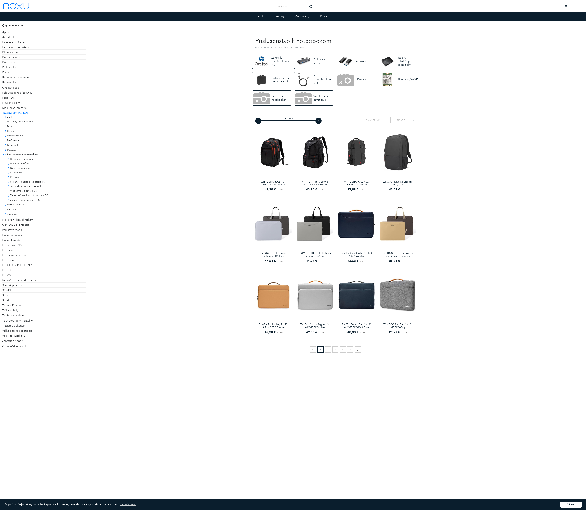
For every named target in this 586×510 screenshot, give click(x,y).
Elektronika (9, 67)
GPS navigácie (11, 88)
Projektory (8, 270)
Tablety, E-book (11, 305)
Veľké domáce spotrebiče (18, 331)
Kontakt (324, 16)
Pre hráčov (8, 260)
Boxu (257, 47)
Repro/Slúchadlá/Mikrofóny (19, 280)
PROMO (7, 275)
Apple (6, 32)
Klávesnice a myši (12, 103)
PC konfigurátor (12, 240)
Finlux (5, 72)
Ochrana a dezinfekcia (15, 225)
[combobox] (375, 120)
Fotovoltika (9, 83)
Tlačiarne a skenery (13, 326)
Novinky (279, 16)
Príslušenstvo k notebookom (291, 47)
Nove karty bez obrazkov (17, 220)
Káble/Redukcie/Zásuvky (17, 93)
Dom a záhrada (11, 57)
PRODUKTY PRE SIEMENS (18, 265)
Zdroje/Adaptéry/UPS (15, 346)
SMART (6, 290)
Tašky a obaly (10, 310)
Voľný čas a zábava (13, 336)
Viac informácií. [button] (128, 504)
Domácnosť (9, 62)
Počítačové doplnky (14, 255)
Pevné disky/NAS (12, 245)
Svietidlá (7, 300)
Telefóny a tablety (13, 316)
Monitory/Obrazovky (14, 108)
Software (7, 295)
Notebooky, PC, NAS (16, 113)
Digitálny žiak (10, 52)
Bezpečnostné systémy (16, 47)
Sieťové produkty (12, 285)
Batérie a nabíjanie (13, 42)
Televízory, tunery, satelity (17, 321)
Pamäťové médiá (12, 230)
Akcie (261, 16)
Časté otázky (302, 16)
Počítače (7, 250)
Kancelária (8, 98)
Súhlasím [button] (571, 504)
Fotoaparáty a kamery (15, 77)
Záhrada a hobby (12, 341)
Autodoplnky (10, 37)
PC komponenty (12, 235)
